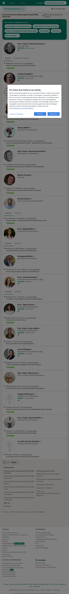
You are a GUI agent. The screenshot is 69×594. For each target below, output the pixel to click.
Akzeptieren (54, 114)
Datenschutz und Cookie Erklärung (23, 108)
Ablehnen (40, 114)
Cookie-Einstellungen (16, 114)
